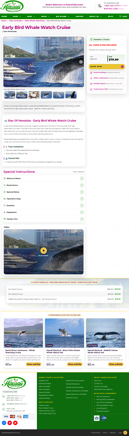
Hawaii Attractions (73, 384)
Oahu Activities (15, 21)
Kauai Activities (44, 392)
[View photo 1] (9, 95)
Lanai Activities (44, 398)
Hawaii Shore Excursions (75, 381)
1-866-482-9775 (115, 5)
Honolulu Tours (72, 398)
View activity (33, 364)
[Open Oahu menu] (20, 16)
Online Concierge (100, 386)
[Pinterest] (9, 423)
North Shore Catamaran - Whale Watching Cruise (20, 351)
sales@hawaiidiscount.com (16, 404)
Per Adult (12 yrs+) (15, 289)
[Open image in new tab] (44, 62)
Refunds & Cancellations (103, 389)
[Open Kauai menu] (49, 16)
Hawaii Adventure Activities (76, 394)
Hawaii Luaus (44, 405)
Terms (105, 432)
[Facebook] (4, 423)
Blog (110, 16)
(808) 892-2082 (14, 398)
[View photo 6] (71, 95)
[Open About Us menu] (101, 16)
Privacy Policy (95, 432)
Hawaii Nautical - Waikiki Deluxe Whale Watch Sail (103, 351)
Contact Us (98, 383)
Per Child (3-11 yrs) (15, 294)
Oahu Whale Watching (34, 21)
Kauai (44, 16)
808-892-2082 (114, 8)
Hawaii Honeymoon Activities (77, 391)
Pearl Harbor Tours (46, 408)
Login (120, 432)
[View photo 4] (46, 95)
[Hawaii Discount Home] (14, 383)
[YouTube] (15, 423)
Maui (29, 16)
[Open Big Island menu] (68, 16)
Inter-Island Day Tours (47, 413)
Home (4, 16)
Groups (79, 16)
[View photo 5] (58, 95)
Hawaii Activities (45, 383)
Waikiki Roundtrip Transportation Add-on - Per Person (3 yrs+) (32, 299)
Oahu (15, 16)
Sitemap (112, 432)
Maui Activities (44, 389)
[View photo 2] (21, 95)
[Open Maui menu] (34, 16)
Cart (123, 16)
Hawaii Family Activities (74, 387)
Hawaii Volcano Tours (47, 411)
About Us (94, 16)
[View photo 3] (34, 95)
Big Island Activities (46, 395)
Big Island (61, 16)
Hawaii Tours (43, 381)
